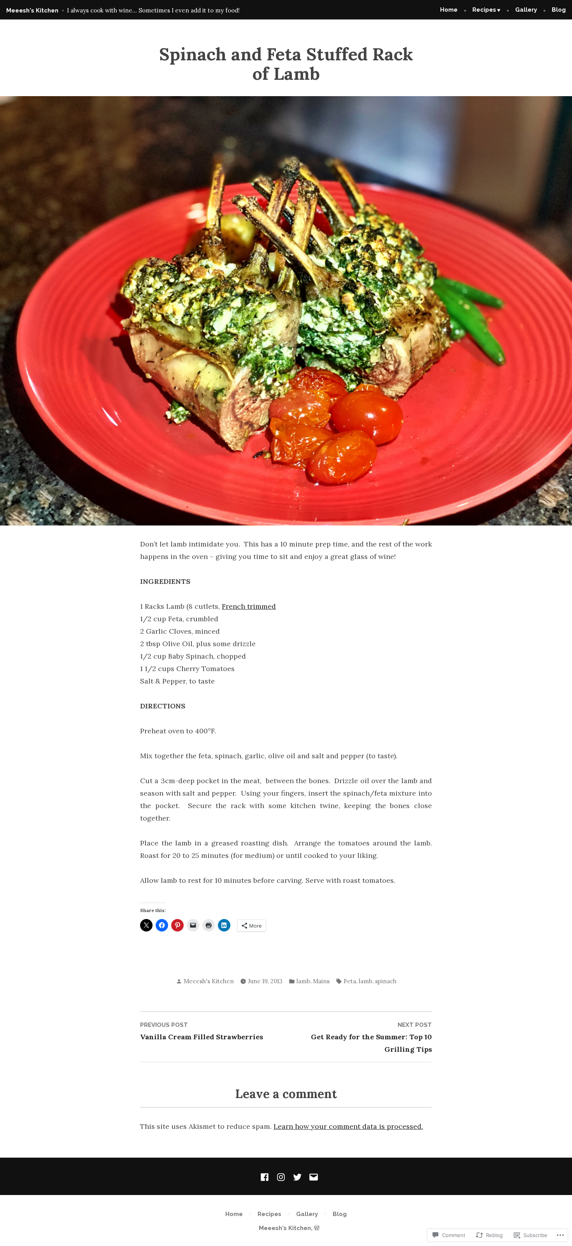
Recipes (484, 9)
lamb (303, 981)
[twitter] (297, 1176)
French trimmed (249, 606)
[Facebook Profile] (266, 1176)
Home (449, 9)
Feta (350, 981)
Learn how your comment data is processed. (348, 1126)
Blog (559, 9)
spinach (386, 981)
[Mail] (312, 1176)
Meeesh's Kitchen (32, 10)
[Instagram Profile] (281, 1176)
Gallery (526, 9)
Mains (321, 981)
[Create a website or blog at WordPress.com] (316, 1228)
